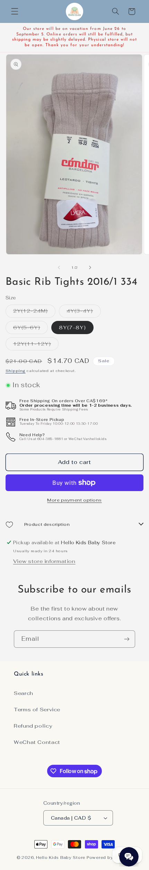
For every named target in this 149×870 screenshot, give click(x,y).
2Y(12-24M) (34, 312)
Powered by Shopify (109, 857)
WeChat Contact (37, 742)
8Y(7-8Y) (72, 327)
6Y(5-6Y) (30, 329)
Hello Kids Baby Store (60, 857)
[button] (15, 11)
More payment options (74, 500)
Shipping (16, 370)
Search (23, 693)
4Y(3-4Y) (83, 312)
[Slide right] (90, 267)
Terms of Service (37, 709)
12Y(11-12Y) (36, 345)
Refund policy (33, 725)
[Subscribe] (127, 638)
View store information (44, 561)
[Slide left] (59, 267)
